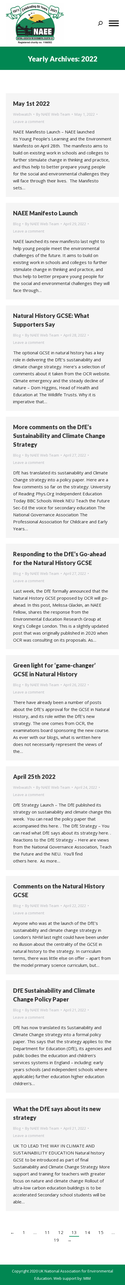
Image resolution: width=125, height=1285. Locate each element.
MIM (87, 1278)
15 (100, 1232)
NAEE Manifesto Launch (45, 213)
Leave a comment (28, 121)
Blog (17, 223)
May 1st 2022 (31, 103)
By (53, 114)
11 (47, 1232)
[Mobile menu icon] (113, 23)
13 (74, 1232)
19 (56, 1240)
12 (60, 1232)
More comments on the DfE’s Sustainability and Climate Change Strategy (59, 435)
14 (87, 1232)
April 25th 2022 (34, 776)
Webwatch (22, 114)
